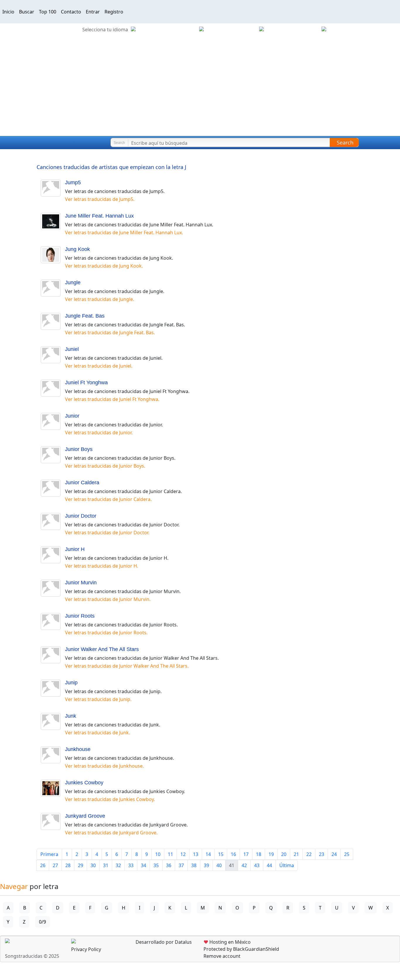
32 (118, 865)
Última (286, 865)
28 (68, 865)
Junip (71, 682)
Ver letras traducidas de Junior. (99, 432)
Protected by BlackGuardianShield (241, 949)
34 (143, 865)
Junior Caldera (82, 482)
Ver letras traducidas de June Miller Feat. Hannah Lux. (124, 232)
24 (334, 854)
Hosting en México (227, 942)
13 (195, 854)
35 (156, 865)
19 (271, 854)
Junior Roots (80, 616)
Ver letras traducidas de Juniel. (98, 366)
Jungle (73, 282)
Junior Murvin (81, 582)
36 (168, 865)
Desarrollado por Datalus (163, 942)
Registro (114, 11)
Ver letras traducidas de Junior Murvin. (108, 599)
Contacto (71, 11)
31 (105, 865)
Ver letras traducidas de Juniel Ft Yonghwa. (112, 399)
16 (233, 854)
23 (321, 854)
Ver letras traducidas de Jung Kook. (104, 266)
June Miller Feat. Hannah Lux (99, 216)
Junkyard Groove (85, 816)
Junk (70, 716)
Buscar (26, 11)
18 (258, 854)
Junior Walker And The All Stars (102, 649)
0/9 (42, 922)
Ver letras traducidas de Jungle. (99, 299)
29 (80, 865)
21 (296, 854)
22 (309, 854)
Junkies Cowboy (84, 783)
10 (157, 854)
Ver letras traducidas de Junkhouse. (104, 766)
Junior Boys (79, 449)
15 (220, 854)
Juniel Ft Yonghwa (86, 382)
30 (93, 865)
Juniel (72, 349)
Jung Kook (77, 249)
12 (183, 854)
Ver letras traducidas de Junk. (97, 732)
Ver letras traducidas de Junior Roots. (106, 632)
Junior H (75, 549)
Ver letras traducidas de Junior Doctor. (107, 532)
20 (283, 854)
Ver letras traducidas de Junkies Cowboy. (110, 799)
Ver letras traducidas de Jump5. (99, 199)
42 (244, 865)
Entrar (93, 11)
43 (256, 865)
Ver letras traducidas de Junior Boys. (105, 466)
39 (206, 865)
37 (181, 865)
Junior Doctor (80, 516)
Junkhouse (77, 749)
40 (219, 865)
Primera (49, 854)
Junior (72, 416)
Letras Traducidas (39, 143)
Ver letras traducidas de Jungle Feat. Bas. (110, 332)
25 (346, 854)
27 (55, 865)
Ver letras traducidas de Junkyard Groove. (111, 832)
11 (170, 854)
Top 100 (47, 11)
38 (193, 865)
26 (42, 865)
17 (246, 854)
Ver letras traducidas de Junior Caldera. (108, 499)
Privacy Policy (86, 949)
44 (269, 865)
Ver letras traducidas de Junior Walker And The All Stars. (127, 666)
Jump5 (73, 182)
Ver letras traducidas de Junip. (98, 699)
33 (131, 865)
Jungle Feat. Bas (85, 316)
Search (345, 142)
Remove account (222, 956)
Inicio (8, 11)
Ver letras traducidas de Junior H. (101, 566)
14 (208, 854)
